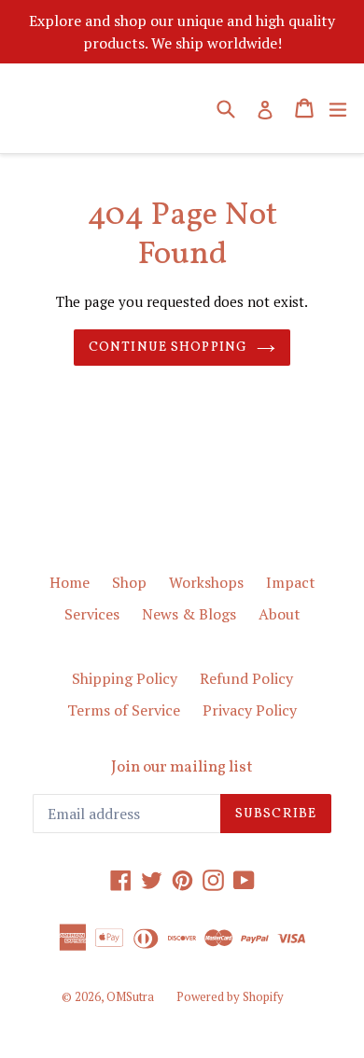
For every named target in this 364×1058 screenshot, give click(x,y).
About (280, 614)
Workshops (206, 582)
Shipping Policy (124, 678)
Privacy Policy (250, 710)
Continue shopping (168, 347)
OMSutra (130, 996)
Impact (290, 582)
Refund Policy (246, 678)
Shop (129, 582)
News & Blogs (189, 614)
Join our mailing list (182, 768)
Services (91, 614)
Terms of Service (123, 710)
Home (69, 582)
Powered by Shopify (230, 996)
